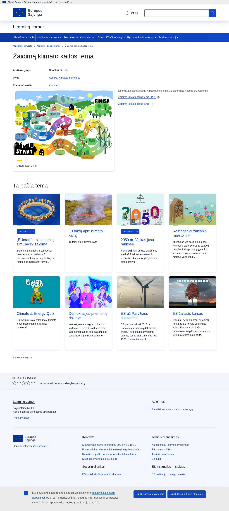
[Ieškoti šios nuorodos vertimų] (158, 97)
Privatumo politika (162, 449)
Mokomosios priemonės (77, 37)
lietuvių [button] (134, 13)
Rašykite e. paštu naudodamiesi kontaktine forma (109, 454)
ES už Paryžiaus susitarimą (134, 315)
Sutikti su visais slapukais (150, 494)
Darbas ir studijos (168, 37)
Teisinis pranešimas (163, 454)
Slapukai (157, 459)
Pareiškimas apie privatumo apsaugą (172, 409)
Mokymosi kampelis (22, 46)
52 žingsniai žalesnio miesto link (190, 233)
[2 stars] (16, 383)
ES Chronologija (115, 37)
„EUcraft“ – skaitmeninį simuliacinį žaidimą (35, 242)
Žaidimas (54, 85)
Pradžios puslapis (24, 37)
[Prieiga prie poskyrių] (93, 37)
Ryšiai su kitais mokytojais (141, 37)
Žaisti (101, 37)
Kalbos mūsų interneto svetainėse (170, 445)
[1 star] (14, 383)
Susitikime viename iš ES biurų (99, 459)
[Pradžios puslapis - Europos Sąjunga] (28, 12)
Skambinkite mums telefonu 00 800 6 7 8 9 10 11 (109, 445)
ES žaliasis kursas (188, 313)
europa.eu (42, 446)
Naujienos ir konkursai (49, 37)
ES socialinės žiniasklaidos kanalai (101, 474)
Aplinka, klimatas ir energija (64, 77)
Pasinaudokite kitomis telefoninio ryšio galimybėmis (110, 449)
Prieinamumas (21, 418)
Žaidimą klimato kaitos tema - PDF (137, 97)
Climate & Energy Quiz (35, 313)
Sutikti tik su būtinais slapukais (186, 494)
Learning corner (24, 401)
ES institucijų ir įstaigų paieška (169, 474)
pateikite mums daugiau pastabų (65, 383)
